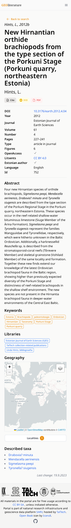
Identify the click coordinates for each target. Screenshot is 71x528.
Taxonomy (27, 321)
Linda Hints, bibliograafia (19, 350)
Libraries (12, 334)
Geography (14, 357)
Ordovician (58, 316)
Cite (12, 100)
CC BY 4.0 (40, 158)
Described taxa (17, 448)
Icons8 (47, 515)
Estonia (10, 316)
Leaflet (19, 429)
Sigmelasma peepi (21, 464)
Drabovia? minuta (21, 455)
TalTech (61, 512)
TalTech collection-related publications (26, 345)
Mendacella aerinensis (24, 459)
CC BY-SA (19, 504)
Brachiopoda (23, 316)
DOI (25, 100)
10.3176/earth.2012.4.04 (50, 111)
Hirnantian (12, 321)
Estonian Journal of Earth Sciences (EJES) (27, 340)
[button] (10, 100)
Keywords (13, 310)
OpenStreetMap (35, 429)
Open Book (26, 515)
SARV (39, 512)
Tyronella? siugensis (22, 468)
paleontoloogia (42, 316)
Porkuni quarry (14, 326)
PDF (39, 100)
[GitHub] (35, 521)
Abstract (11, 183)
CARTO (62, 429)
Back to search (20, 19)
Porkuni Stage (43, 321)
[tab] (35, 438)
